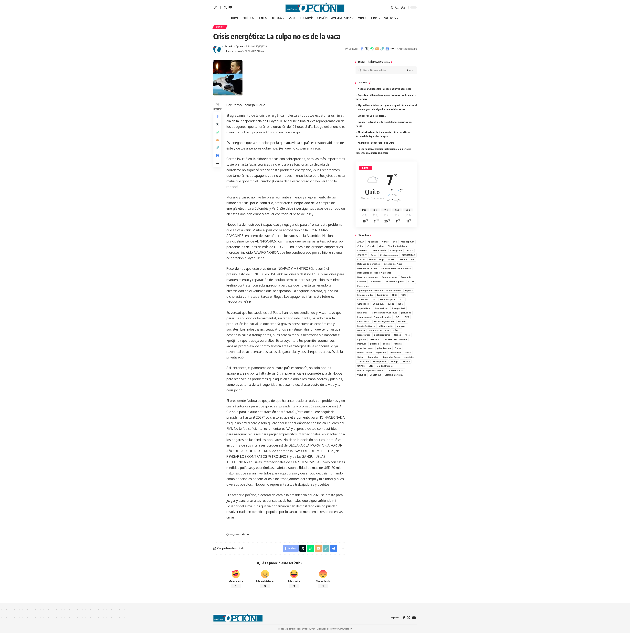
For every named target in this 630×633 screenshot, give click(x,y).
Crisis (373, 255)
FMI (374, 299)
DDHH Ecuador (406, 259)
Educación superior (394, 281)
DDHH (391, 259)
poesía (386, 343)
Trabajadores (380, 361)
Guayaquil (378, 303)
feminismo (382, 295)
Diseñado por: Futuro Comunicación (334, 628)
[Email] (377, 48)
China (360, 246)
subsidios (409, 357)
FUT (401, 299)
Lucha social (363, 321)
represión (381, 352)
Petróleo (361, 343)
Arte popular (407, 241)
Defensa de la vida (367, 268)
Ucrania (405, 361)
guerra (391, 303)
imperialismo (364, 308)
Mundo (361, 330)
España (409, 290)
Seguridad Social (391, 357)
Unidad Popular (385, 366)
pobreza (374, 343)
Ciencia (371, 246)
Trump (394, 361)
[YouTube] (230, 7)
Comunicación (378, 250)
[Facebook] (221, 7)
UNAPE (361, 366)
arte (394, 241)
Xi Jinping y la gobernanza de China (376, 142)
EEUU (411, 281)
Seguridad (373, 357)
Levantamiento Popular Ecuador (374, 317)
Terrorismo (363, 361)
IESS (400, 303)
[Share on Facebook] (361, 48)
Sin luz (245, 534)
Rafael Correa (364, 352)
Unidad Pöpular (395, 370)
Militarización (386, 326)
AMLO (360, 241)
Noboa (397, 335)
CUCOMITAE (408, 255)
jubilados (406, 312)
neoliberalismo (382, 335)
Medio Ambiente (366, 326)
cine (381, 246)
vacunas (361, 374)
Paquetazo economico (395, 339)
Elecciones (362, 286)
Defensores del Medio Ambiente (374, 272)
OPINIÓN (220, 27)
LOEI (397, 317)
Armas (385, 241)
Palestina (374, 339)
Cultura (361, 259)
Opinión (361, 339)
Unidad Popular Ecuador (370, 370)
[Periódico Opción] (315, 7)
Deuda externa (389, 277)
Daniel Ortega (376, 259)
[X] (225, 7)
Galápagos (363, 303)
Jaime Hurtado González (384, 312)
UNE (370, 366)
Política (398, 343)
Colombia (362, 250)
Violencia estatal (394, 374)
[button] (215, 7)
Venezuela (375, 374)
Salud (360, 357)
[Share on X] (367, 48)
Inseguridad (398, 308)
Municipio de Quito (379, 330)
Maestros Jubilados (384, 321)
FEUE (403, 295)
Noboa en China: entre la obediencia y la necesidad (384, 88)
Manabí (402, 321)
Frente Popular (388, 299)
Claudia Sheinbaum (398, 246)
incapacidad (381, 308)
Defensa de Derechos (368, 264)
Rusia (408, 352)
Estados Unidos (365, 295)
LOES (406, 317)
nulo (407, 335)
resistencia (395, 352)
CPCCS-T (362, 255)
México (396, 330)
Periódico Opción (234, 46)
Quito (398, 348)
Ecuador (361, 281)
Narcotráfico (363, 335)
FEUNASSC (362, 299)
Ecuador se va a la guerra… (372, 115)
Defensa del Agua (393, 264)
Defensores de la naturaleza (396, 268)
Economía (406, 277)
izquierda (362, 312)
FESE (394, 295)
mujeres (401, 326)
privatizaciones (365, 348)
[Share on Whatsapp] (372, 48)
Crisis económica (389, 255)
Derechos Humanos (367, 277)
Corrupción (396, 250)
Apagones (373, 241)
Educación (375, 281)
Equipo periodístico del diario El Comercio (379, 290)
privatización (384, 348)
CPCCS (409, 250)
